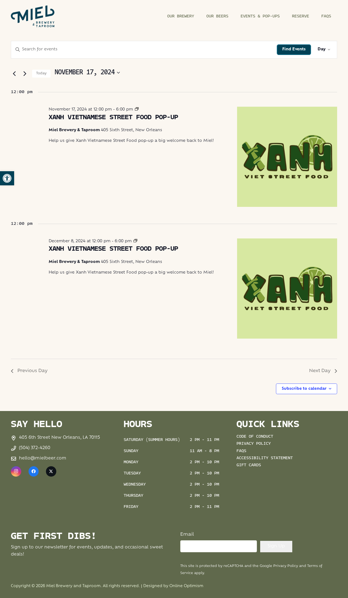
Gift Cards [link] (249, 465)
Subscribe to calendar (304, 389)
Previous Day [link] (32, 371)
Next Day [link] (320, 371)
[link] (7, 178)
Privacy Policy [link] (254, 444)
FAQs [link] (241, 451)
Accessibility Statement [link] (265, 458)
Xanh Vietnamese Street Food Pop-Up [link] (113, 117)
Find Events (294, 49)
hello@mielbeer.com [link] (42, 458)
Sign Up (276, 546)
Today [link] (41, 73)
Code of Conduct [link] (255, 437)
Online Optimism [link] (186, 586)
